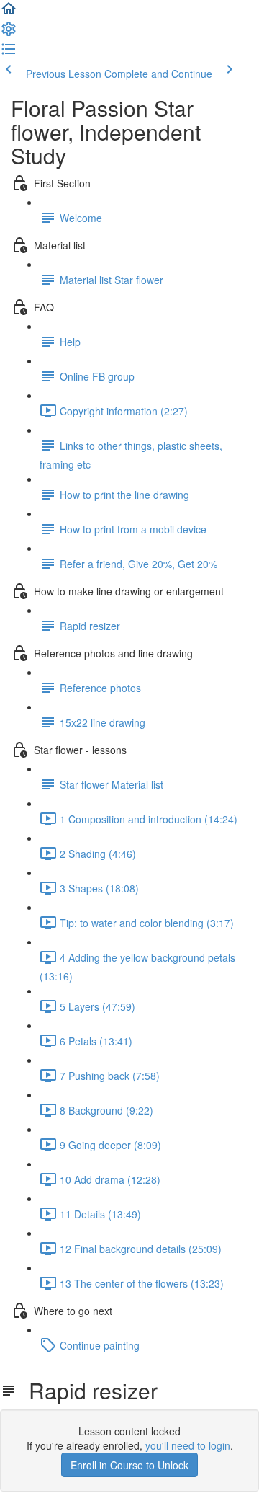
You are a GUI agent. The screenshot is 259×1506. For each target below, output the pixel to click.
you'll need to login (187, 1445)
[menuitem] (8, 33)
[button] (8, 13)
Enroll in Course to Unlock (129, 1465)
